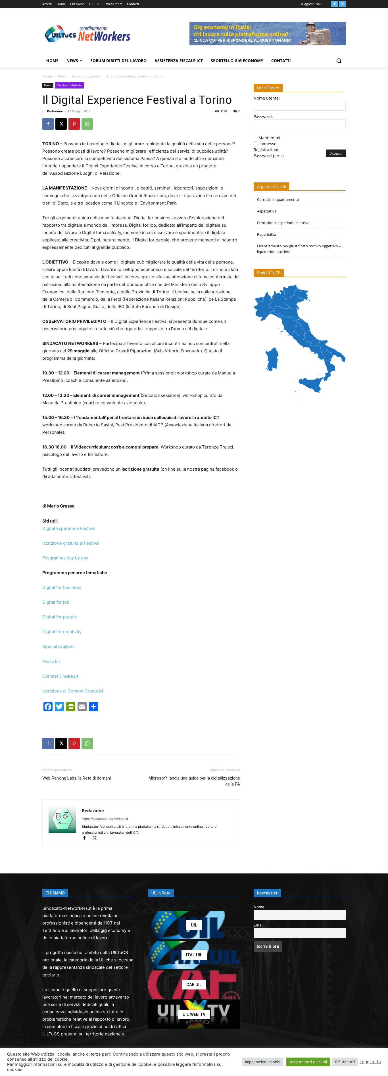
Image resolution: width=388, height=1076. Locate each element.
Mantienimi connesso (269, 140)
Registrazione (266, 149)
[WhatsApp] (87, 124)
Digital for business (61, 587)
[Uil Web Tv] (194, 1014)
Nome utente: (267, 98)
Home (47, 76)
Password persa (269, 155)
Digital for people (59, 617)
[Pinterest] (74, 124)
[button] (339, 61)
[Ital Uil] (194, 955)
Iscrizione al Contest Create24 (73, 691)
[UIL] (194, 925)
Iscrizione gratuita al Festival (70, 543)
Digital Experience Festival (68, 528)
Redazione (55, 111)
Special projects (58, 646)
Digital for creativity (62, 631)
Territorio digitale (85, 76)
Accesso (336, 153)
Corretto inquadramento (278, 199)
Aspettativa (266, 211)
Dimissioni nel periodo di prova (283, 222)
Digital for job (55, 602)
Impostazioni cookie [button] (262, 1062)
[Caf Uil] (194, 984)
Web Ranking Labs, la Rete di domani (76, 778)
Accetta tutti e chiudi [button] (308, 1062)
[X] (342, 4)
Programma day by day (65, 558)
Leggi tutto (370, 1061)
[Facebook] (334, 4)
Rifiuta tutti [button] (345, 1062)
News (61, 76)
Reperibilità (266, 234)
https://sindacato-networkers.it (105, 819)
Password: (263, 116)
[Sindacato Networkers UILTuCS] (87, 33)
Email (258, 925)
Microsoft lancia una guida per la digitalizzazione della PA (194, 781)
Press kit (51, 661)
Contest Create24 (60, 676)
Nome (259, 907)
